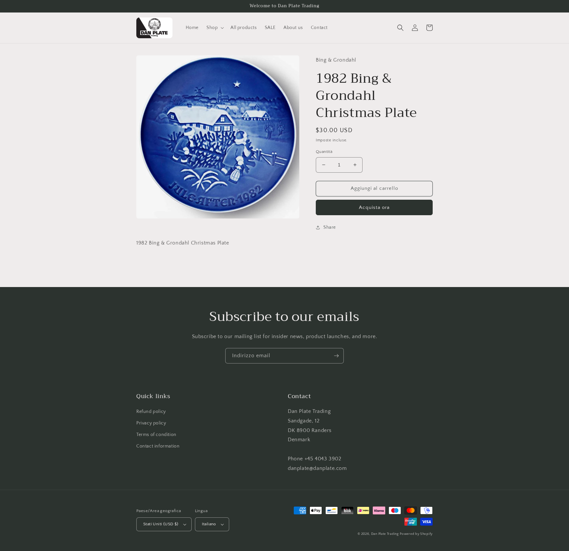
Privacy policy (151, 423)
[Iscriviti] (336, 355)
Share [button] (329, 227)
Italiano (209, 524)
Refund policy (151, 411)
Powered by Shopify (416, 534)
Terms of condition (156, 434)
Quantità (324, 151)
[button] (215, 28)
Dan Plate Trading (385, 534)
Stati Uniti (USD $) (160, 524)
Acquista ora (374, 207)
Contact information (157, 446)
